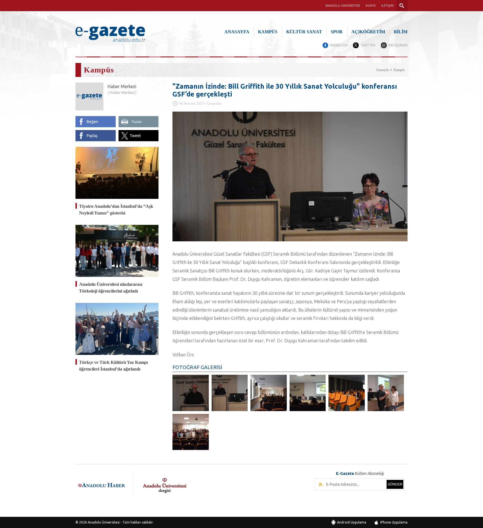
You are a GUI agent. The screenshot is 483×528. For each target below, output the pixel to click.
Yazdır (136, 122)
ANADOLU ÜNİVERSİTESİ (342, 5)
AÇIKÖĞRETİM (368, 31)
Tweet (135, 135)
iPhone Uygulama (394, 522)
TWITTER (368, 45)
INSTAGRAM (398, 45)
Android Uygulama (351, 522)
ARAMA (402, 5)
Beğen (92, 121)
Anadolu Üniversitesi (104, 522)
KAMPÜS (268, 31)
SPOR (337, 31)
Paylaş (92, 135)
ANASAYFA (236, 31)
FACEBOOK (338, 45)
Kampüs (399, 70)
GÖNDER (395, 484)
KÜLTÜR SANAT (304, 31)
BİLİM (401, 31)
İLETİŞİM (387, 5)
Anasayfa (382, 70)
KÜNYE (371, 5)
